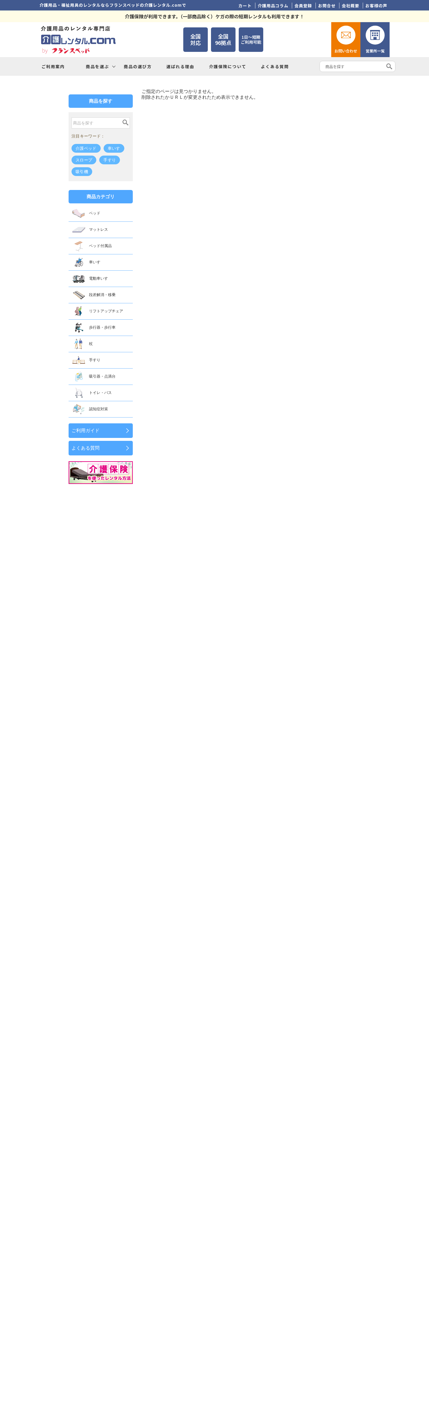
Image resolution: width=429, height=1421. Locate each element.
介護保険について (227, 66)
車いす (114, 148)
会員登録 (303, 5)
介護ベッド (86, 148)
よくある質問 (275, 66)
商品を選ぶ (97, 66)
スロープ (84, 160)
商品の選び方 (138, 66)
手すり (109, 160)
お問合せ (327, 5)
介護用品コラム (273, 5)
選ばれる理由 (180, 66)
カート (245, 5)
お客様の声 (376, 5)
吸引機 (82, 171)
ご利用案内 (53, 66)
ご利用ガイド (86, 430)
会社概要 (350, 5)
